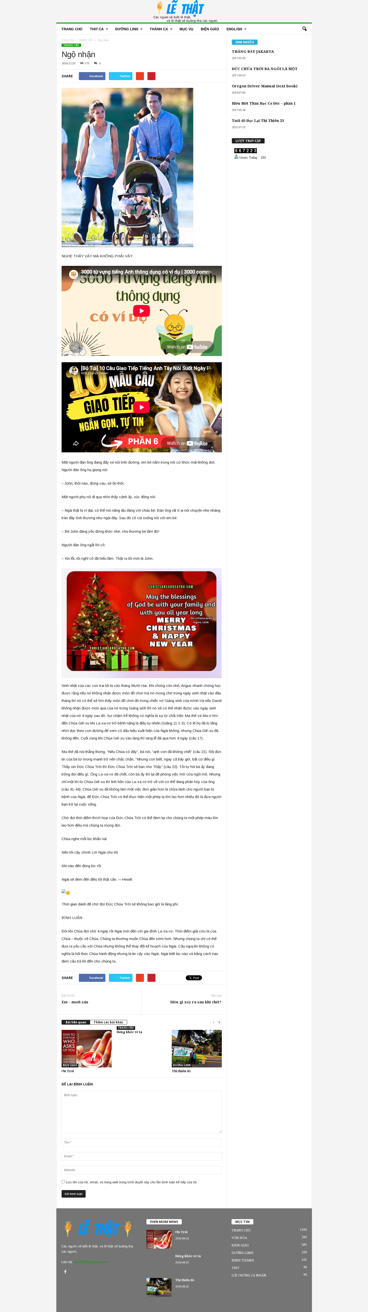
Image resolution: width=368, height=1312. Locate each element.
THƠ (235, 1268)
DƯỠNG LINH (182, 1065)
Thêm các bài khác (108, 1022)
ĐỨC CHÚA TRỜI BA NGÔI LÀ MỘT (265, 69)
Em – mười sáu (75, 1002)
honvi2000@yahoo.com (91, 1262)
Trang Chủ (68, 40)
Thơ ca (97, 29)
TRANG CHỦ (71, 45)
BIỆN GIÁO (210, 29)
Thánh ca (159, 29)
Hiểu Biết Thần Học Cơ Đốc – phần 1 (264, 103)
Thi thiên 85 (181, 1071)
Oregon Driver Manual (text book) (264, 86)
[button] (304, 29)
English (234, 29)
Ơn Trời (68, 1071)
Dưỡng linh (126, 29)
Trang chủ (71, 29)
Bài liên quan (76, 1022)
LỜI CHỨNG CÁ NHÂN (249, 1275)
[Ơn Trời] (87, 1048)
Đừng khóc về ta (129, 1032)
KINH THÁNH (243, 1260)
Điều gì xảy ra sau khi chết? (196, 1002)
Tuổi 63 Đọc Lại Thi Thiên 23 (258, 120)
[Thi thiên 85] (197, 1048)
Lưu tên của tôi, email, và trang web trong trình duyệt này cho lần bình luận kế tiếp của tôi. (132, 1182)
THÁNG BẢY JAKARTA (253, 51)
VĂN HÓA (239, 1238)
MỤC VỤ (186, 29)
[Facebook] (66, 1272)
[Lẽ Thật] (184, 11)
